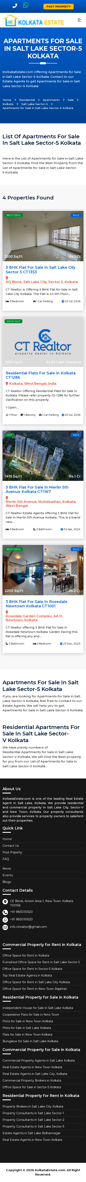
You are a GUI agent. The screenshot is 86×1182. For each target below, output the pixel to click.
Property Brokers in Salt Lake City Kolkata (33, 1106)
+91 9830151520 (21, 912)
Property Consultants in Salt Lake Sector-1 (33, 1113)
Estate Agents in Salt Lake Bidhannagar (32, 1133)
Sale (71, 99)
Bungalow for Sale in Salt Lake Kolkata (30, 1041)
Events (8, 875)
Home (7, 99)
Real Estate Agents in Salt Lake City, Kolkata (35, 1074)
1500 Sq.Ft (14, 257)
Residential (27, 99)
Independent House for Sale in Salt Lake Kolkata (38, 1008)
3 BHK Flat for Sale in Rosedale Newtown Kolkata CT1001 (36, 604)
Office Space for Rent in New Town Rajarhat (35, 989)
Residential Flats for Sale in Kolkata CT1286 (41, 375)
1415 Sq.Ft (13, 476)
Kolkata (8, 104)
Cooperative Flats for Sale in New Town (31, 1014)
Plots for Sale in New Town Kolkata (28, 1021)
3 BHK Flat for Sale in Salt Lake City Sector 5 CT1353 (40, 269)
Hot (9, 434)
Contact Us (11, 846)
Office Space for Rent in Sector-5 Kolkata (32, 969)
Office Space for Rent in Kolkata (26, 955)
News (7, 868)
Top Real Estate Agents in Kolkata (27, 975)
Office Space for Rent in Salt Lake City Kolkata (36, 982)
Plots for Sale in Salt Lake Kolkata (27, 1028)
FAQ (6, 859)
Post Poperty (12, 852)
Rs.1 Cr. (75, 257)
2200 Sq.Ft (14, 591)
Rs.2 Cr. (75, 591)
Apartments (51, 99)
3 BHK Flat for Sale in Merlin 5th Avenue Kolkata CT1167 (37, 489)
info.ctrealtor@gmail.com (28, 927)
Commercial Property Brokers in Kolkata (32, 1080)
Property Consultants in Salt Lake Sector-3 (33, 1126)
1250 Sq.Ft (13, 362)
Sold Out (13, 321)
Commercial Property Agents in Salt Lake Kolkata (39, 1060)
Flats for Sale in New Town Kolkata (27, 1034)
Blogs (7, 882)
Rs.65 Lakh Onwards (63, 362)
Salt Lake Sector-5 (34, 104)
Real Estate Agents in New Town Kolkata (32, 1067)
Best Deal (14, 215)
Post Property (59, 6)
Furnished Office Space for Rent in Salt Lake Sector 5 (41, 962)
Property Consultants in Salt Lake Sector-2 (33, 1120)
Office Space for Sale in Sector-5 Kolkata (32, 1087)
